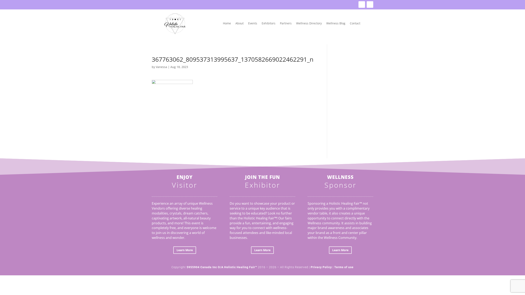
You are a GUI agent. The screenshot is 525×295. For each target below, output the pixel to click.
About (239, 23)
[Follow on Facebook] (361, 4)
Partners (286, 23)
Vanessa (161, 67)
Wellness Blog (335, 23)
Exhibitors (268, 23)
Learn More (185, 250)
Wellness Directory (309, 23)
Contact (355, 23)
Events (252, 23)
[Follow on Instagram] (370, 4)
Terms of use (344, 267)
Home (227, 23)
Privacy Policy (321, 267)
